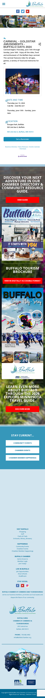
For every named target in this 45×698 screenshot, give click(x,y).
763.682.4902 (25, 635)
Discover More (22, 409)
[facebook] (18, 11)
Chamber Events (22, 549)
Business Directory (11, 147)
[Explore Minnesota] (17, 682)
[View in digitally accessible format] (22, 333)
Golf (22, 534)
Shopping (22, 532)
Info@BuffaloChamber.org (22, 637)
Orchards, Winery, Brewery (22, 538)
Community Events (22, 546)
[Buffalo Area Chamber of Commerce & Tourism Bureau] (34, 3)
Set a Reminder (22, 139)
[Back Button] (5, 38)
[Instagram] (27, 585)
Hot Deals (23, 149)
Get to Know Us (22, 559)
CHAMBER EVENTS (22, 450)
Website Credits (31, 694)
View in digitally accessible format (22, 281)
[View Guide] (22, 233)
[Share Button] (40, 44)
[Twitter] (22, 11)
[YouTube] (27, 11)
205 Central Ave (22, 626)
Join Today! (22, 563)
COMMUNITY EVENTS (22, 443)
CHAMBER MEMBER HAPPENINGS (22, 458)
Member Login (22, 561)
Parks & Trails (22, 536)
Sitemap (22, 694)
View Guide (22, 200)
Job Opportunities (22, 571)
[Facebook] (17, 585)
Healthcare (22, 576)
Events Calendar (34, 147)
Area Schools (22, 574)
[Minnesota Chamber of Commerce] (31, 682)
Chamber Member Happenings (22, 551)
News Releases (23, 147)
